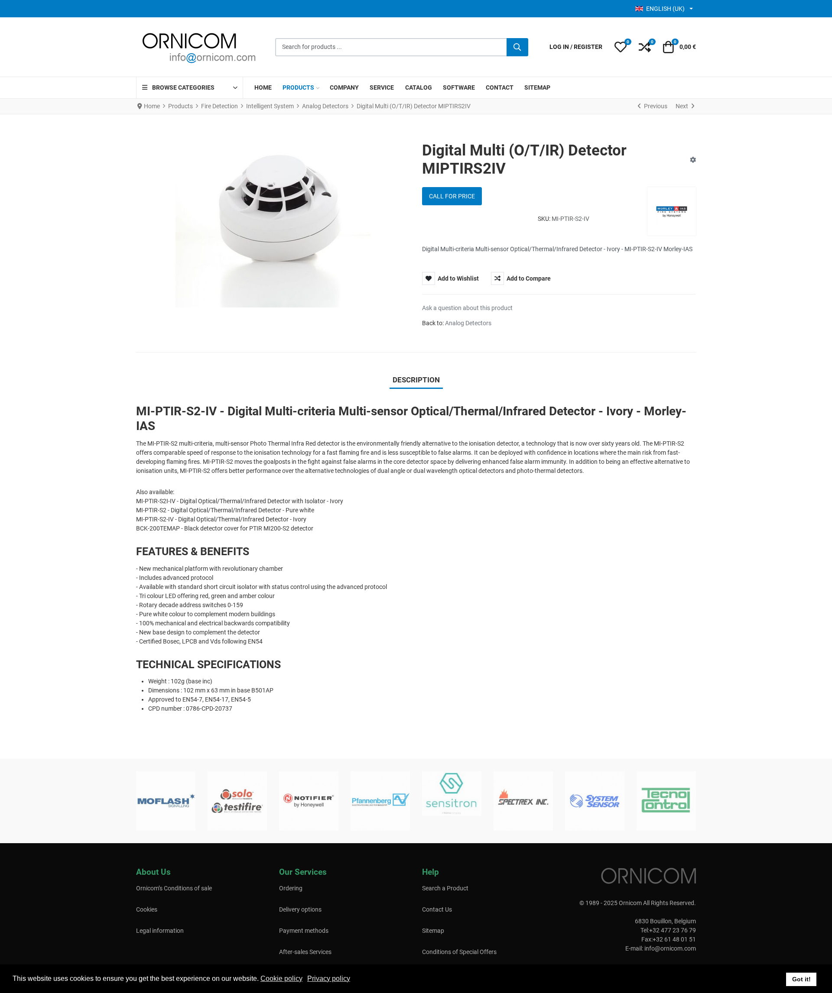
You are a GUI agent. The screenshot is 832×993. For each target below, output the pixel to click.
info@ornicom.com (670, 948)
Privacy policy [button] (328, 978)
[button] (620, 47)
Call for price (452, 196)
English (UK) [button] (665, 8)
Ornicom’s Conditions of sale (174, 888)
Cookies (146, 909)
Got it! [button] (801, 979)
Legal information (160, 930)
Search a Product (445, 888)
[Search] (517, 47)
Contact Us (437, 909)
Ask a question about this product (467, 307)
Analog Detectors (468, 323)
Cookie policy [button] (281, 978)
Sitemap (433, 930)
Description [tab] (416, 379)
